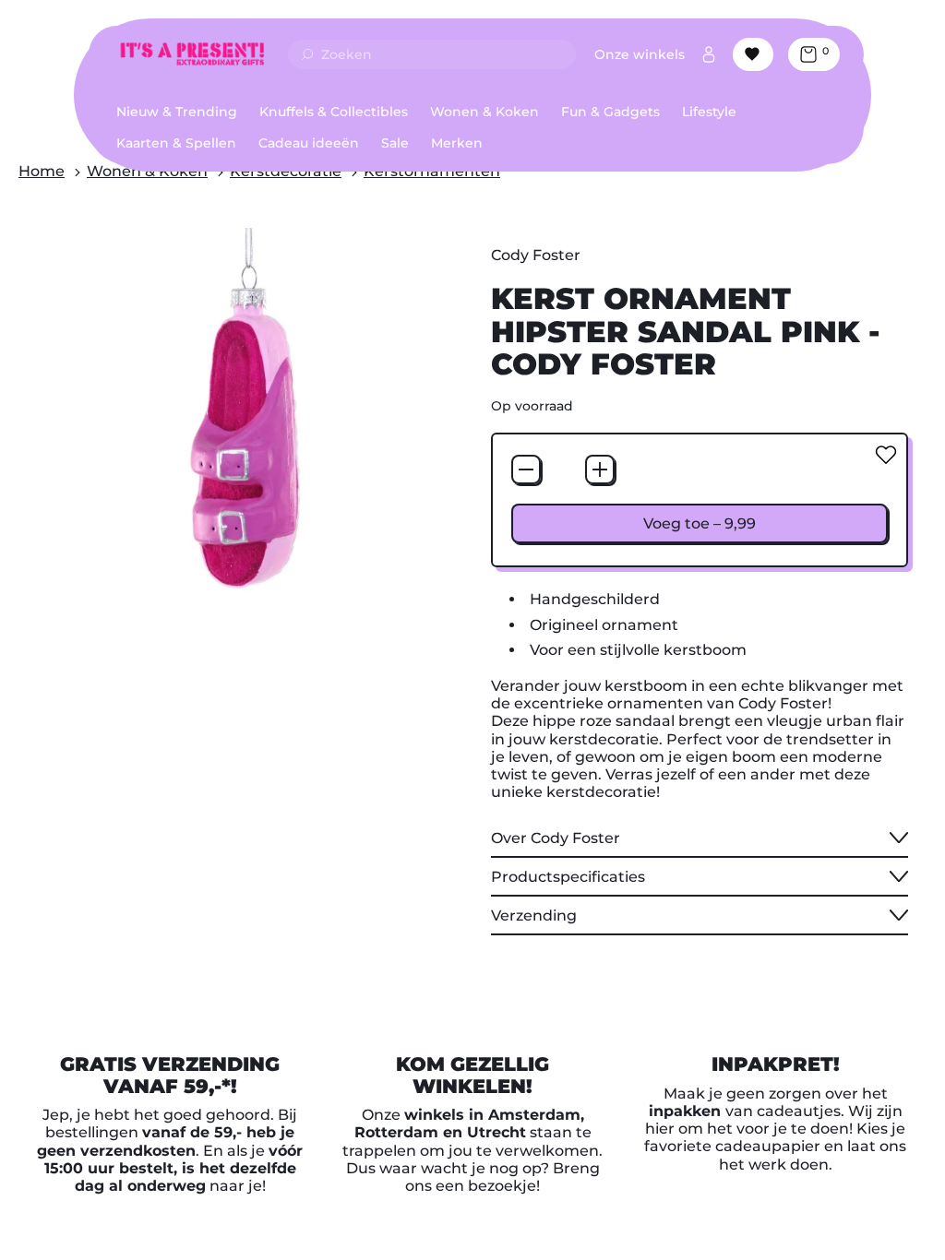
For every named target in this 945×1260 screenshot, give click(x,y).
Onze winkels (639, 54)
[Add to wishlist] (886, 454)
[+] (600, 469)
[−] (526, 469)
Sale (395, 143)
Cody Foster (535, 255)
